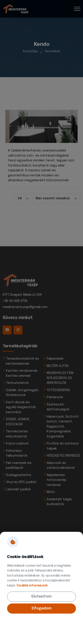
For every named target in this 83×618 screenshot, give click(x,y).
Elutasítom (41, 596)
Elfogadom (42, 608)
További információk (32, 585)
